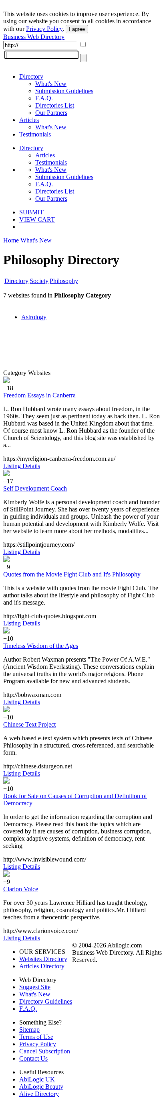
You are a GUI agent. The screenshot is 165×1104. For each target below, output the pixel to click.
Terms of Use (36, 1036)
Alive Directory (39, 1093)
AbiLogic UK (37, 1079)
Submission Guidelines (64, 91)
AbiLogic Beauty (41, 1086)
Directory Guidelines (45, 1001)
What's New (50, 83)
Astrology (33, 317)
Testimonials (35, 134)
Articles (29, 119)
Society (39, 280)
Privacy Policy (44, 28)
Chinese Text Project (29, 724)
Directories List (54, 105)
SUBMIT (31, 212)
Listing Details (21, 465)
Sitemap (29, 1029)
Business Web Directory (33, 36)
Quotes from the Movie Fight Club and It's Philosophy (72, 574)
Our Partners (51, 112)
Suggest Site (34, 987)
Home (11, 240)
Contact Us (33, 1058)
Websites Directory (43, 958)
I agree (77, 29)
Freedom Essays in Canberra (39, 395)
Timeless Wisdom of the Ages (40, 645)
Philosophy (64, 280)
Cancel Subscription (44, 1051)
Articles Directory (41, 966)
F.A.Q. (44, 98)
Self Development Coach (35, 488)
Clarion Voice (20, 889)
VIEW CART (37, 219)
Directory (31, 76)
